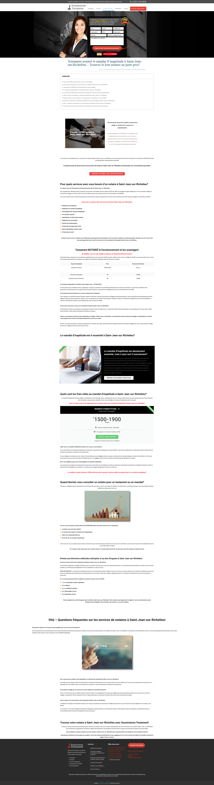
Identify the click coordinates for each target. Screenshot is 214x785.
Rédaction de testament (96, 748)
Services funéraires (94, 769)
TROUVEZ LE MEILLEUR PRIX (107, 437)
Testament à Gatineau (115, 751)
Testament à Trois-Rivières (116, 757)
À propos (126, 8)
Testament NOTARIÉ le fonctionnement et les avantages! (79, 87)
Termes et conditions (133, 754)
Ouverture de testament (96, 762)
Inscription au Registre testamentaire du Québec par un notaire (97, 753)
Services (98, 8)
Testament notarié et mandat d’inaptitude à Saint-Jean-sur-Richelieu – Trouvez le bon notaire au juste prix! (124, 69)
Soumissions (91, 8)
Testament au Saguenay (115, 753)
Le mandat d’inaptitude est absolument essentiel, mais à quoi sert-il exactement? (86, 92)
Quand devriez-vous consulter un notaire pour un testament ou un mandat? (84, 98)
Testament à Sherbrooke (115, 755)
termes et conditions (115, 51)
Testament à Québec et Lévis (116, 749)
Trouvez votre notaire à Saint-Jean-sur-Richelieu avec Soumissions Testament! (85, 106)
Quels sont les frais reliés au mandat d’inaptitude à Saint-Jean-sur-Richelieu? (85, 95)
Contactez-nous (136, 745)
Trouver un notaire (108, 8)
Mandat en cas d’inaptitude (96, 765)
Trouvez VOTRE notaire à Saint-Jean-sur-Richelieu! (78, 82)
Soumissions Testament (103, 783)
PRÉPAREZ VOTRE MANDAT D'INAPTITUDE (119, 378)
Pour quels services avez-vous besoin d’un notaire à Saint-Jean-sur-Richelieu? (85, 84)
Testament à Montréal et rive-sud (118, 747)
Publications (118, 8)
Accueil (100, 69)
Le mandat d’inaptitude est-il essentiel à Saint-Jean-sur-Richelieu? (82, 90)
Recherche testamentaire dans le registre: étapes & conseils (97, 758)
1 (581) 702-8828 (138, 1)
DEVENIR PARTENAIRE (138, 8)
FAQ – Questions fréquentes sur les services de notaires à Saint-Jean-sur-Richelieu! (87, 103)
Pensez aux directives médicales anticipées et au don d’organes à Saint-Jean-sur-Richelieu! (89, 100)
